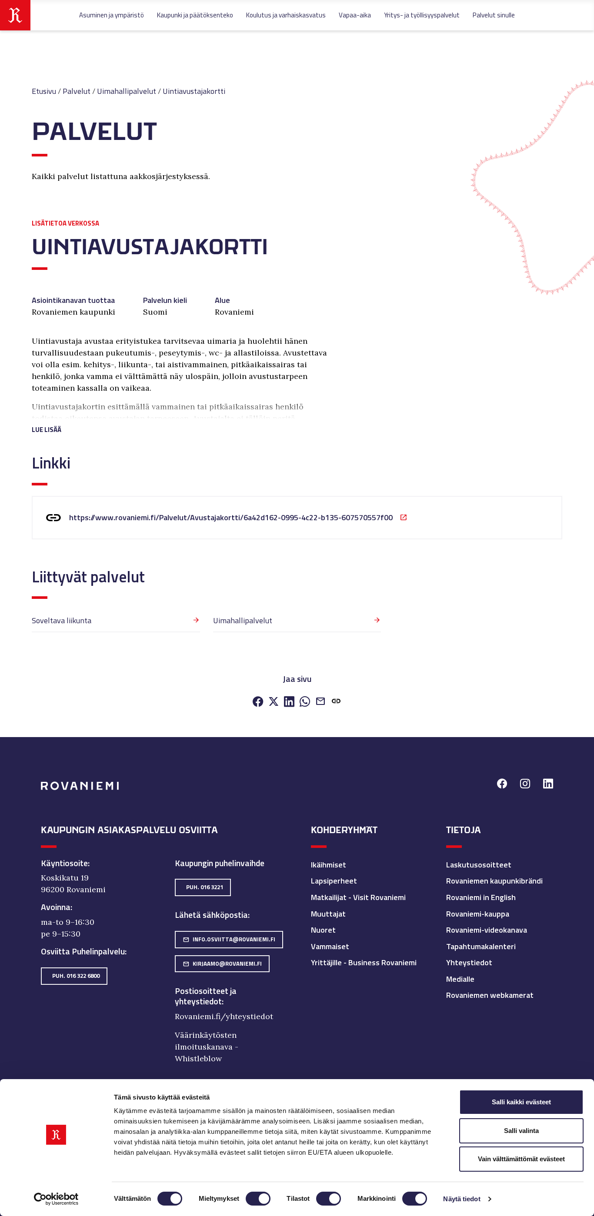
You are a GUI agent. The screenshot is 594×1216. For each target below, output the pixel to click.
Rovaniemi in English (481, 897)
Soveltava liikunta (61, 620)
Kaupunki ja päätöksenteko (195, 15)
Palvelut (76, 91)
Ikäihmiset (328, 864)
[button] (181, 419)
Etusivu (44, 91)
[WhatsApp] (305, 702)
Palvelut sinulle (494, 15)
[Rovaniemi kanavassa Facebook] (502, 785)
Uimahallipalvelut (126, 91)
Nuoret (323, 930)
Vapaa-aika (355, 15)
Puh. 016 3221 (204, 887)
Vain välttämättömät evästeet (521, 1159)
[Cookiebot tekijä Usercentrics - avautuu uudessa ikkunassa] (56, 1199)
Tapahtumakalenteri (481, 946)
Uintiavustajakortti (194, 91)
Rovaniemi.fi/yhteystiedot (224, 1016)
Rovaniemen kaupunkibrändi (494, 881)
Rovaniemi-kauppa (477, 914)
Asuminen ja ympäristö (111, 15)
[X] (273, 702)
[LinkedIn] (289, 702)
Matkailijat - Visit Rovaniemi (358, 897)
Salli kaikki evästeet (521, 1102)
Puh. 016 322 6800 (76, 975)
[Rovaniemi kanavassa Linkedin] (548, 785)
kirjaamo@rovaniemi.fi (222, 963)
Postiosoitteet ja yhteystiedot (206, 996)
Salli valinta (521, 1130)
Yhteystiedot (469, 962)
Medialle (460, 979)
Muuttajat (328, 914)
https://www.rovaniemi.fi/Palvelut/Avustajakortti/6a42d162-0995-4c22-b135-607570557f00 (231, 517)
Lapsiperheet (334, 881)
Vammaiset (330, 946)
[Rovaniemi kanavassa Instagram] (525, 785)
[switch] (258, 1199)
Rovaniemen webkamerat (490, 995)
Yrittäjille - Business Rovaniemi (364, 962)
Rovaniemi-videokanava (486, 930)
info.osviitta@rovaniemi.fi (229, 939)
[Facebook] (258, 702)
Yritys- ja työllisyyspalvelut (422, 15)
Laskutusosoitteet (478, 864)
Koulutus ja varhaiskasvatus (286, 15)
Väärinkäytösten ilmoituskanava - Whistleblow (206, 1046)
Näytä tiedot (461, 1199)
